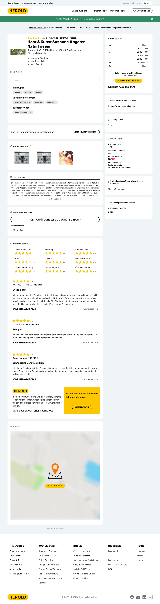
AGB (110, 555)
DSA (110, 569)
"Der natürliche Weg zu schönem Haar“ (55, 219)
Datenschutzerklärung (118, 564)
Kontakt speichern (117, 208)
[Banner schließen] (152, 18)
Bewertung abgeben (68, 38)
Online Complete (46, 560)
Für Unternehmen (141, 11)
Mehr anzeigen (55, 199)
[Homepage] (18, 11)
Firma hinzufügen (17, 551)
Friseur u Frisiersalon (116, 189)
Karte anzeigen (55, 486)
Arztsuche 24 (15, 569)
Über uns (136, 3)
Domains (42, 582)
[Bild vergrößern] (27, 154)
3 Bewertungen (52, 38)
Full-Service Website (47, 555)
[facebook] (132, 597)
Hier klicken (132, 75)
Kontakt (140, 560)
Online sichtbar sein (81, 551)
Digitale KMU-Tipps (81, 569)
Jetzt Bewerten (82, 407)
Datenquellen (114, 551)
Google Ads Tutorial (82, 564)
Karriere (125, 3)
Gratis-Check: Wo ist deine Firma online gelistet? (80, 19)
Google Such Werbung (48, 564)
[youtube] (138, 597)
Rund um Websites (81, 555)
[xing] (150, 597)
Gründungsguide (80, 578)
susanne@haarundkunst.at (121, 87)
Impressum (113, 560)
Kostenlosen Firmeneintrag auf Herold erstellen (30, 3)
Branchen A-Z (16, 564)
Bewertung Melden (90, 309)
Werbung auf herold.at (19, 573)
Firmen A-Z (14, 560)
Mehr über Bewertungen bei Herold (33, 411)
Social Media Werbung (48, 573)
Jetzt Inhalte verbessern (85, 132)
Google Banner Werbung (49, 569)
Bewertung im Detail (24, 309)
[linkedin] (144, 597)
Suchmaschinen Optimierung (51, 578)
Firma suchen (15, 555)
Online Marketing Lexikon (84, 573)
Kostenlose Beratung (47, 551)
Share (111, 212)
